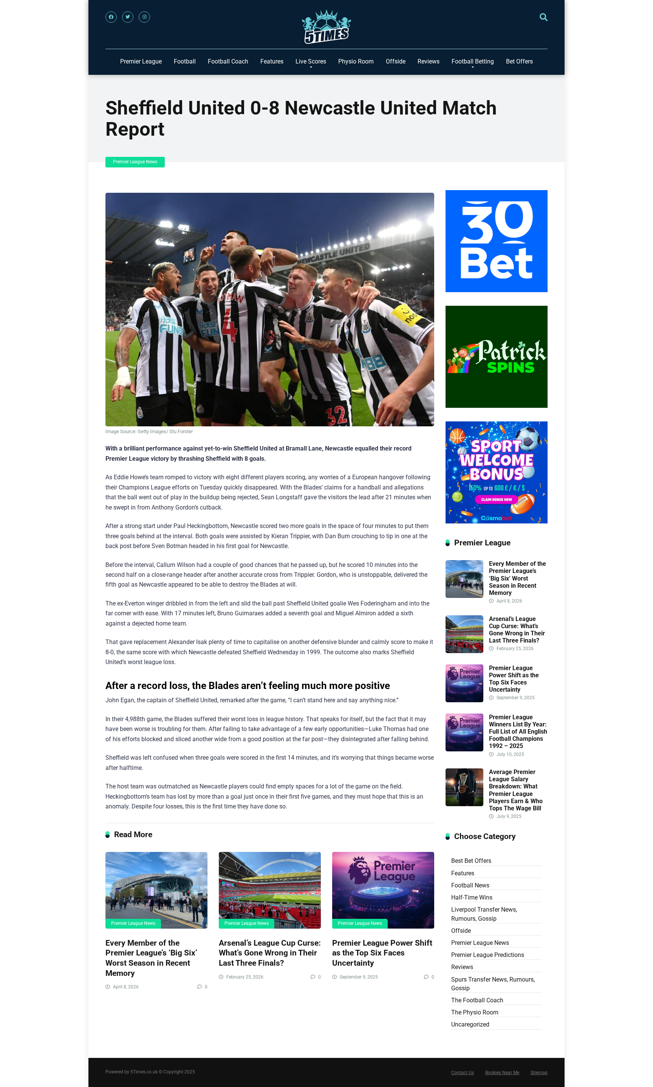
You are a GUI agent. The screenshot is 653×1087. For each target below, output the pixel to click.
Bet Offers (519, 61)
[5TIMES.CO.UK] (326, 28)
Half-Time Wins (471, 897)
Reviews (428, 61)
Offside (395, 61)
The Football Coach (477, 1000)
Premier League (141, 61)
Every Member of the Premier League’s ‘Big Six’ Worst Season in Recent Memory (151, 958)
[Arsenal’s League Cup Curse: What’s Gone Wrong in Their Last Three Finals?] (270, 890)
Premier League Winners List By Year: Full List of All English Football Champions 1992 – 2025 (518, 732)
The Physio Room (474, 1012)
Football (185, 61)
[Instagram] (144, 17)
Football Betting (473, 61)
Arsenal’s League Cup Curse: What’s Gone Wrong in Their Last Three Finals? (270, 953)
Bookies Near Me (502, 1072)
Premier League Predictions (487, 954)
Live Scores (311, 61)
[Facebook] (111, 17)
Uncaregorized (470, 1024)
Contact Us (462, 1072)
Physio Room (356, 61)
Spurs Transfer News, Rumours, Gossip (493, 984)
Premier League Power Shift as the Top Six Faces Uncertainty (382, 953)
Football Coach (228, 61)
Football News (470, 885)
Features (271, 61)
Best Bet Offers (471, 860)
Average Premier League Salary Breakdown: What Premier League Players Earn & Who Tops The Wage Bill (516, 790)
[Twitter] (127, 17)
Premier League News (135, 161)
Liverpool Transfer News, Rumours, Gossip (484, 914)
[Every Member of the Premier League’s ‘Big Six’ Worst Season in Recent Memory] (156, 890)
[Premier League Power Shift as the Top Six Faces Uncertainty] (383, 890)
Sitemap (539, 1072)
